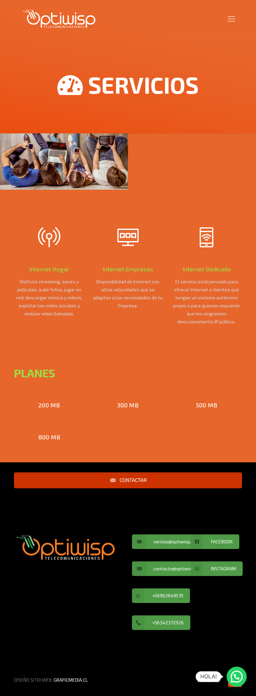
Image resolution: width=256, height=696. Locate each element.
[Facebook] (208, 680)
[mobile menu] (231, 18)
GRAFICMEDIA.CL (71, 680)
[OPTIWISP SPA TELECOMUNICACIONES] (59, 18)
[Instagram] (217, 680)
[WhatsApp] (199, 680)
